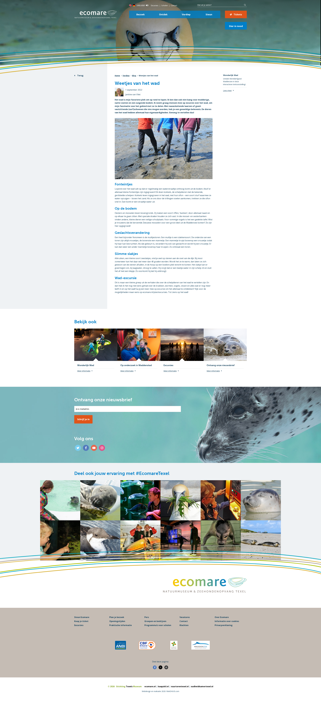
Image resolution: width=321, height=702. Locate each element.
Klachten (184, 625)
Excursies (154, 5)
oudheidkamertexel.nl (202, 686)
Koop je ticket (81, 621)
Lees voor (141, 5)
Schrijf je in (83, 419)
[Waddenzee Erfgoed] (200, 645)
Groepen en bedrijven (155, 621)
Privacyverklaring (223, 625)
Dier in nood (236, 26)
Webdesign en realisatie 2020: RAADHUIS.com (160, 691)
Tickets (238, 14)
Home (117, 75)
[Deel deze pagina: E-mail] (166, 667)
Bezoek (140, 14)
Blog (134, 75)
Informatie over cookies (227, 621)
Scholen (164, 5)
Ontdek (163, 14)
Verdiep (186, 14)
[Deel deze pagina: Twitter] (160, 667)
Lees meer (227, 90)
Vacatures (185, 617)
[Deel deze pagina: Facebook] (155, 667)
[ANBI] (120, 645)
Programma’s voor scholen (157, 625)
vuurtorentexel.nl (180, 686)
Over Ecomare (222, 617)
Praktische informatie (120, 625)
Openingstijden (117, 621)
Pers (146, 617)
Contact (174, 5)
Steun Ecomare (81, 617)
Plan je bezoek (116, 617)
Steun (209, 14)
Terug (80, 75)
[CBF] (147, 645)
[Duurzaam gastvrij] (173, 645)
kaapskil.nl (163, 686)
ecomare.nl (150, 686)
